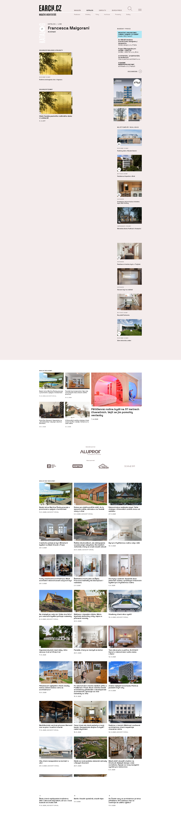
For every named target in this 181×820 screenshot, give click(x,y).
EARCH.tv (102, 10)
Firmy (97, 14)
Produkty (118, 14)
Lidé (60, 24)
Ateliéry (87, 14)
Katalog (90, 10)
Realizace (77, 14)
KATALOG (52, 24)
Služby (128, 14)
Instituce (107, 14)
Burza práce (117, 10)
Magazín (77, 10)
